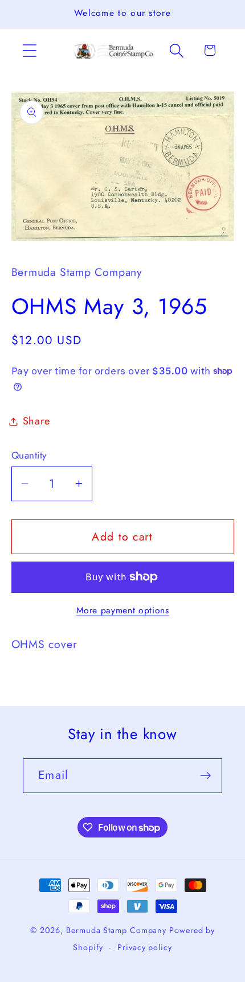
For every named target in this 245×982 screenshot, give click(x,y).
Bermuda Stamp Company (116, 930)
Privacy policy (144, 947)
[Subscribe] (205, 775)
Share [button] (36, 421)
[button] (29, 50)
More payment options (122, 610)
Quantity (29, 455)
